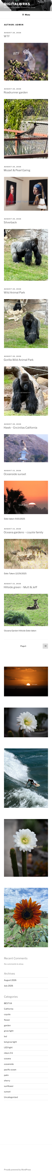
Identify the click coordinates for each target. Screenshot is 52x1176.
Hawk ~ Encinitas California (20, 427)
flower (7, 1020)
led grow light (10, 1042)
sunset (7, 1091)
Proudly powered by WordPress (17, 1169)
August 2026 (10, 980)
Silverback (10, 222)
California (8, 1009)
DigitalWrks (17, 4)
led (5, 1036)
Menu (27, 15)
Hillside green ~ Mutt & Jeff (20, 587)
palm (6, 1075)
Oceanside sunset (15, 474)
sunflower (8, 1086)
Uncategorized (11, 1097)
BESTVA (8, 1003)
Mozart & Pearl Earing (17, 170)
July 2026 (8, 986)
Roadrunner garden (16, 92)
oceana (7, 1058)
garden (7, 1025)
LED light (8, 1047)
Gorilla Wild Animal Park (18, 359)
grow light (8, 1031)
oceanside (9, 1064)
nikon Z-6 (8, 1053)
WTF (7, 36)
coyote (7, 1014)
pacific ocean (10, 1069)
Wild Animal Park (14, 292)
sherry (7, 1080)
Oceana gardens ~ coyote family (23, 532)
